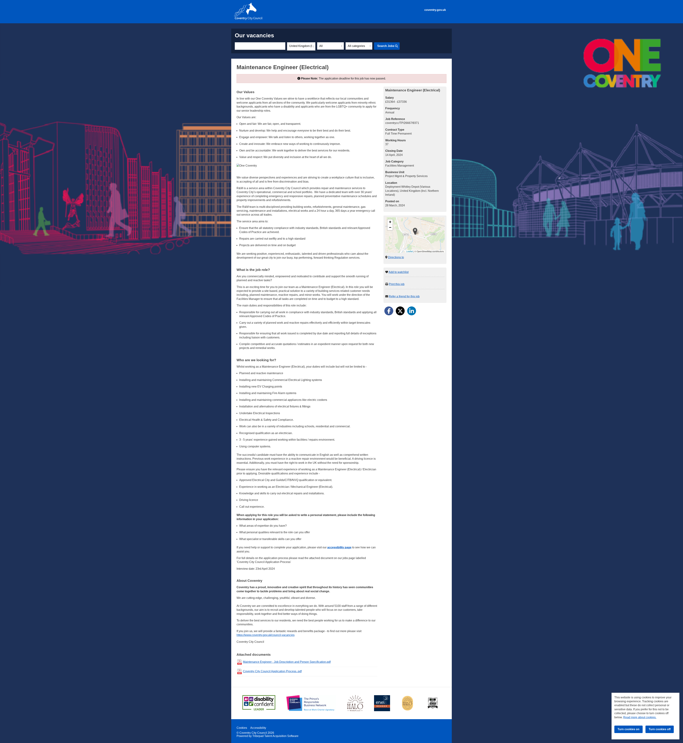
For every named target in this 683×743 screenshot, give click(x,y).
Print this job (396, 284)
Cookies (242, 727)
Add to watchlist (399, 272)
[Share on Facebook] (388, 310)
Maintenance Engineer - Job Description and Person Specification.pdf (287, 661)
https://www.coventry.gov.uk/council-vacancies (266, 635)
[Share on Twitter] (400, 310)
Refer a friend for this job (404, 296)
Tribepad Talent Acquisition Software (275, 735)
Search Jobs (385, 45)
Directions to (396, 257)
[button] (415, 231)
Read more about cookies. (639, 717)
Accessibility (258, 727)
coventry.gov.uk (435, 9)
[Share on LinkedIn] (411, 310)
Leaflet (409, 251)
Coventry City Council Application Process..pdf (272, 671)
